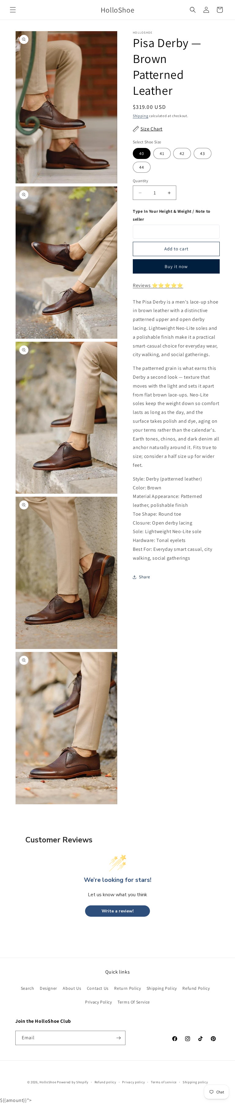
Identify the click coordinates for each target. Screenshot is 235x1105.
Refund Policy (196, 988)
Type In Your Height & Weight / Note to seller (172, 215)
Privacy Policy (98, 1002)
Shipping (140, 115)
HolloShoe (47, 1082)
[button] (13, 10)
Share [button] (144, 577)
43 (202, 153)
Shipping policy (195, 1082)
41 (162, 153)
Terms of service (164, 1082)
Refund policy (105, 1082)
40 (141, 153)
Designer (48, 988)
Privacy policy (133, 1082)
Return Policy (127, 988)
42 (182, 153)
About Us (72, 988)
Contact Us (98, 988)
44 (141, 167)
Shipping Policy (162, 988)
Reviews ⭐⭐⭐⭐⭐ (158, 285)
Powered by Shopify (72, 1082)
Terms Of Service (134, 1002)
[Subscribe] (118, 1038)
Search (27, 988)
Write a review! (118, 911)
